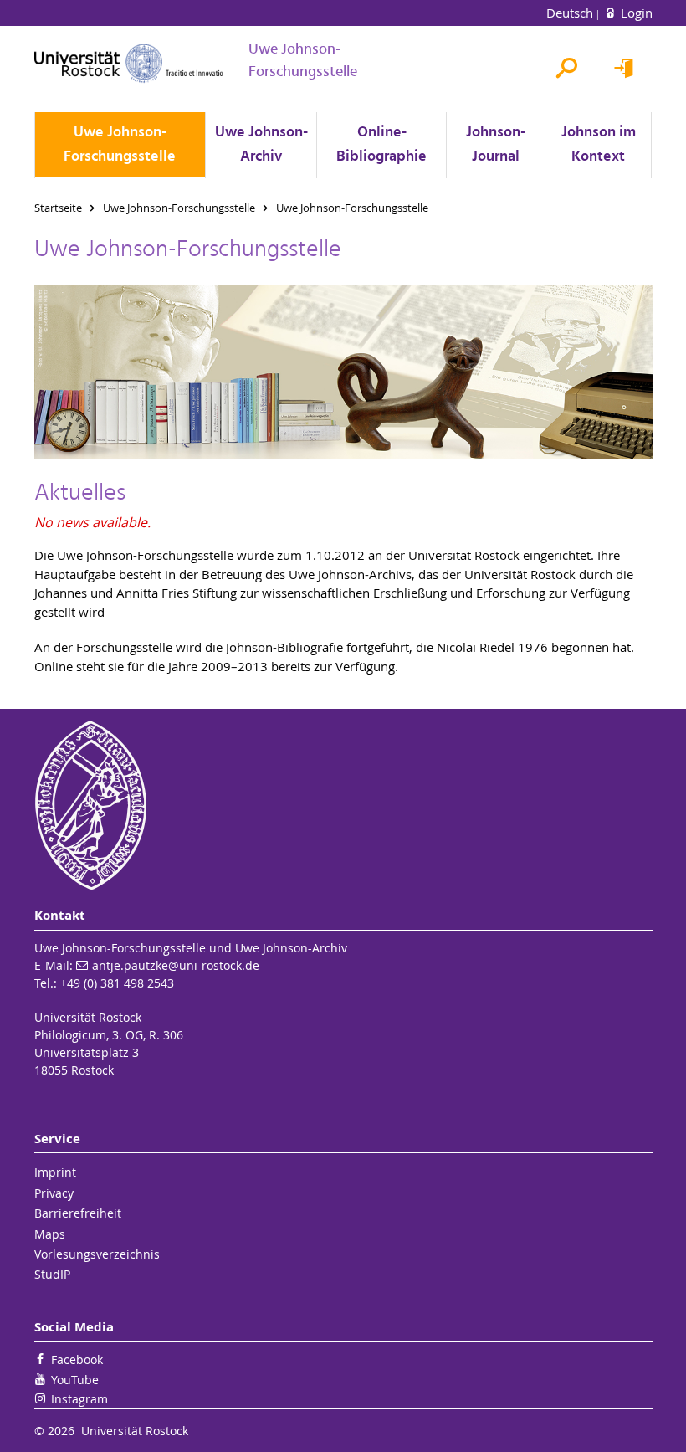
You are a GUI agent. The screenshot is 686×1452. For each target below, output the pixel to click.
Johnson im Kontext (598, 145)
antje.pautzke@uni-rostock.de (175, 965)
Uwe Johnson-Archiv (261, 145)
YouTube (75, 1380)
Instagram (79, 1399)
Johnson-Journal (495, 145)
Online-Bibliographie (381, 145)
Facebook (77, 1359)
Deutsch (571, 12)
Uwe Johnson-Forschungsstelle (120, 145)
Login (635, 12)
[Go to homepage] (128, 63)
